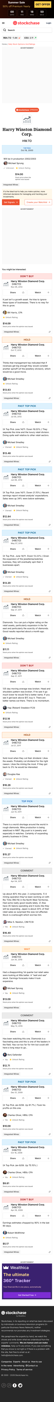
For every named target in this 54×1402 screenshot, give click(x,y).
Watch (38, 292)
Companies (6, 1361)
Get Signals (9, 202)
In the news (6, 1365)
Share (13, 292)
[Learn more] (49, 332)
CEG (28, 37)
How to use (36, 1361)
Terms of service (24, 1369)
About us (26, 1361)
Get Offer (43, 4)
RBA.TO (10, 37)
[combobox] (27, 30)
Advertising (18, 1365)
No (6, 927)
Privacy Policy (8, 1369)
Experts (16, 1361)
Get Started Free (26, 1295)
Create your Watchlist (37, 202)
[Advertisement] (27, 76)
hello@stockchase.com (12, 1355)
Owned (8, 447)
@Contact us (32, 1365)
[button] (27, 163)
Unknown (10, 168)
